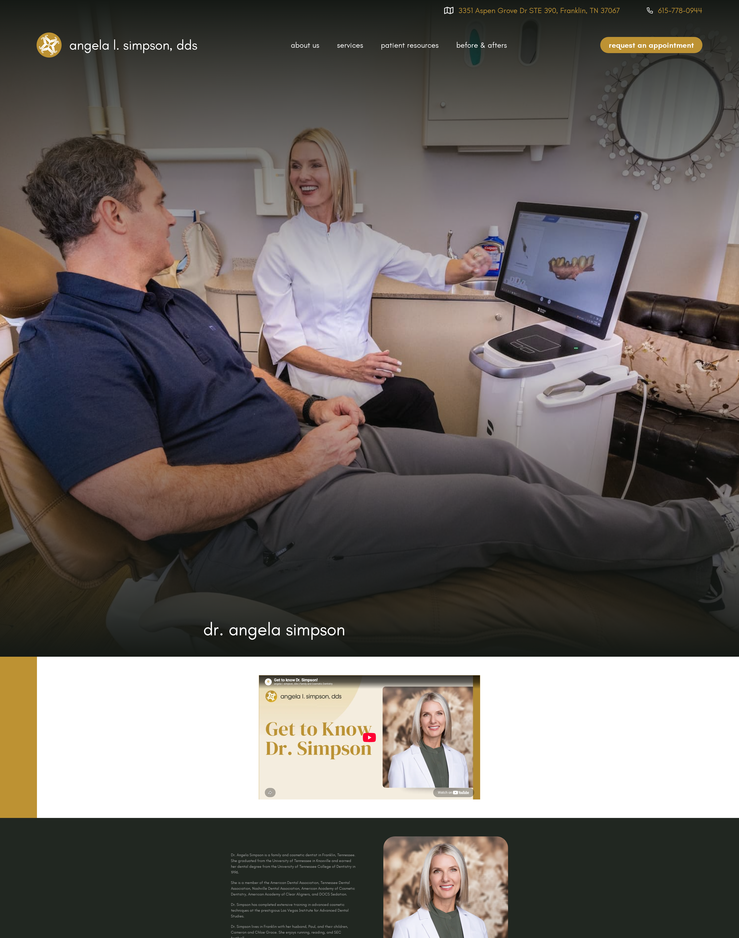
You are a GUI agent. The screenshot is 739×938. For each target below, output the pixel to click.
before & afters (481, 45)
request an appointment (651, 45)
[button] (305, 45)
